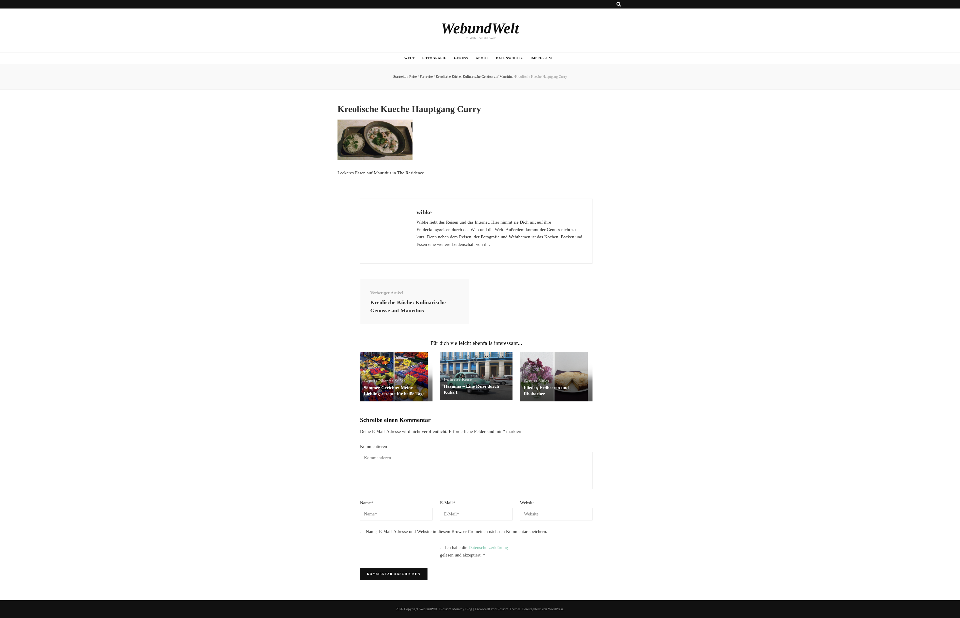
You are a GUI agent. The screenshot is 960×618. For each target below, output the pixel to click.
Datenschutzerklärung (488, 547)
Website (527, 502)
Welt (409, 58)
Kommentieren (373, 446)
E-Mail (447, 502)
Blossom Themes (508, 609)
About (482, 58)
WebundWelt (480, 28)
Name (366, 502)
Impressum (541, 58)
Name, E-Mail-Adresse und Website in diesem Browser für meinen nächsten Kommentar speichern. (456, 531)
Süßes (400, 380)
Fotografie (434, 58)
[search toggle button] (618, 4)
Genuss (461, 58)
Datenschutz (509, 58)
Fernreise (426, 77)
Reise (413, 77)
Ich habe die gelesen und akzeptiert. (474, 551)
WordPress (555, 609)
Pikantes (386, 380)
